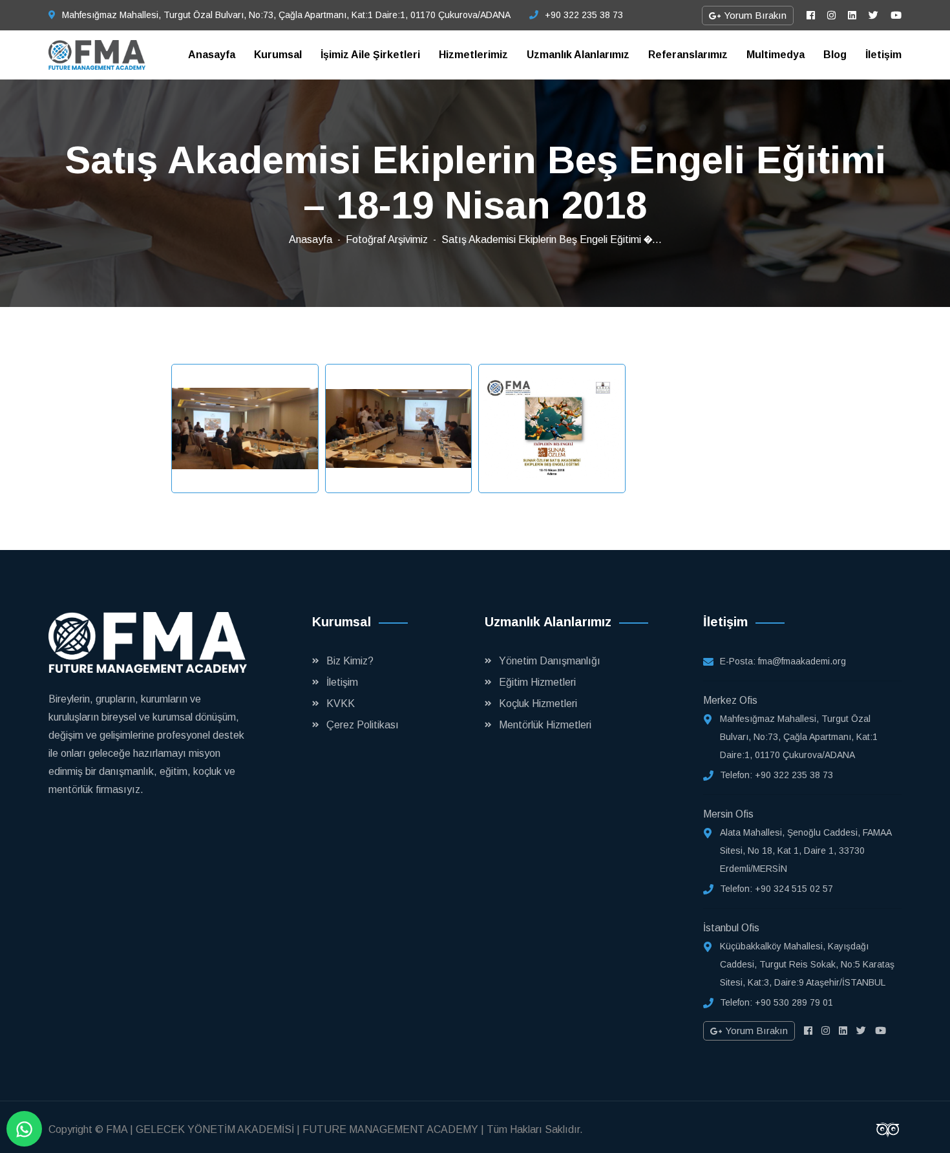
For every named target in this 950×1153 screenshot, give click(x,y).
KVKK (340, 703)
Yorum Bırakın (753, 15)
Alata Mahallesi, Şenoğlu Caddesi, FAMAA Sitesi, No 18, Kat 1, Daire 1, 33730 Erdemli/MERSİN (805, 850)
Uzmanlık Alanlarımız (578, 54)
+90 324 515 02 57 (794, 888)
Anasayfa (211, 54)
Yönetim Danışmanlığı (549, 660)
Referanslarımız (688, 54)
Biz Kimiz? (350, 660)
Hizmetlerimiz (473, 54)
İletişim (883, 54)
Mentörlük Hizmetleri (545, 724)
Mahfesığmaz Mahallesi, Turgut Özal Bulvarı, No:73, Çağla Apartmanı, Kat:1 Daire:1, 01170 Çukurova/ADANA (286, 15)
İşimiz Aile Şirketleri (370, 54)
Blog (835, 54)
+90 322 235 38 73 (584, 15)
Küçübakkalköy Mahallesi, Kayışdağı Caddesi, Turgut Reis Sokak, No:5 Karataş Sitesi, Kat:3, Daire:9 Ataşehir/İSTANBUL (807, 964)
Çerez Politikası (362, 724)
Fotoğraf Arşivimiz (387, 239)
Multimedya (775, 54)
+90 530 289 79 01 (794, 1002)
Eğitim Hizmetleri (537, 682)
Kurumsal (278, 54)
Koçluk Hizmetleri (538, 703)
